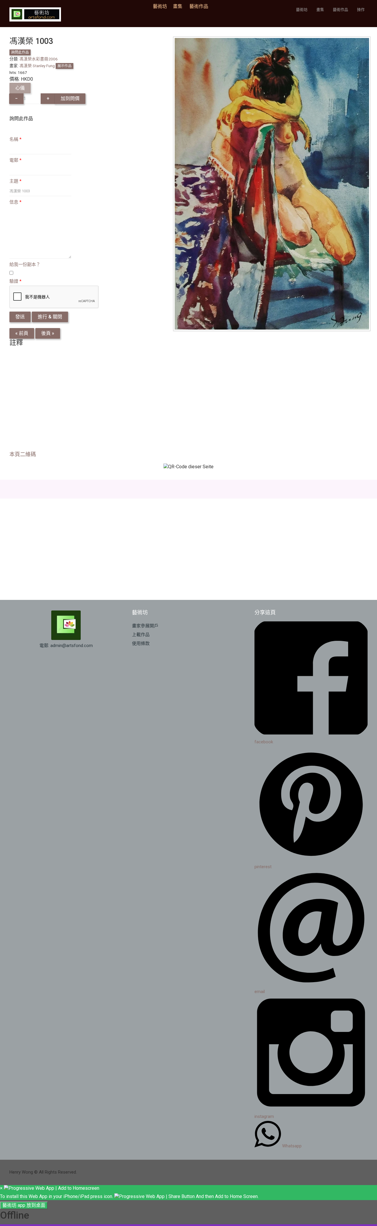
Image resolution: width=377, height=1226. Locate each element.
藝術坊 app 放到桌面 (23, 1205)
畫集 (177, 6)
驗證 (15, 281)
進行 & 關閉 (50, 317)
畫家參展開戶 (145, 625)
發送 (20, 317)
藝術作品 (198, 6)
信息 (15, 202)
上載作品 (141, 634)
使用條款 (141, 643)
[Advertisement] (186, 400)
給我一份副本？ (24, 264)
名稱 (15, 139)
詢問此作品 (20, 52)
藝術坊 (162, 6)
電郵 (15, 160)
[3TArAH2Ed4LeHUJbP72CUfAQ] (272, 183)
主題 (15, 181)
